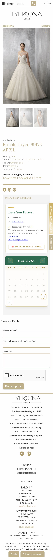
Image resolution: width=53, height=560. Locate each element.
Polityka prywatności (26, 469)
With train (13, 165)
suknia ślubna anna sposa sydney (26, 427)
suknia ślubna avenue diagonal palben (26, 435)
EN (49, 3)
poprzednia (8, 25)
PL (44, 3)
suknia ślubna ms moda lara (26, 419)
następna (46, 25)
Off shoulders (16, 162)
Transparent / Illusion (33, 159)
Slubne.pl (10, 3)
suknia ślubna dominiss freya (26, 443)
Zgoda (14, 554)
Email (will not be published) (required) (19, 341)
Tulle (13, 156)
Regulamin (26, 465)
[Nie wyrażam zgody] (49, 549)
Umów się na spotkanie (51, 219)
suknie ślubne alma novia (26, 439)
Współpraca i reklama (26, 473)
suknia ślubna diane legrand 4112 (26, 411)
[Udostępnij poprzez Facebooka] (4, 190)
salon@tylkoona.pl (26, 506)
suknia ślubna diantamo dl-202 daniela (26, 423)
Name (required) (10, 330)
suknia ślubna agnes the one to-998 (27, 415)
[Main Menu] (3, 3)
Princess (17, 169)
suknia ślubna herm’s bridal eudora (26, 407)
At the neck (16, 159)
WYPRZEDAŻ (51, 242)
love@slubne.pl (26, 526)
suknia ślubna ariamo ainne (26, 431)
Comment (7, 351)
